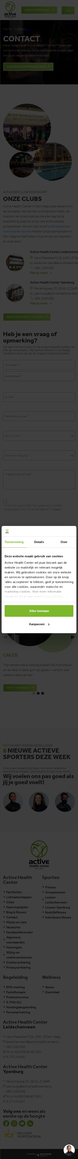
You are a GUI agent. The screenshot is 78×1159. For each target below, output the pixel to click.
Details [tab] (39, 542)
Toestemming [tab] (14, 542)
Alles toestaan (39, 611)
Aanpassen (37, 624)
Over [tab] (64, 542)
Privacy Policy (52, 596)
